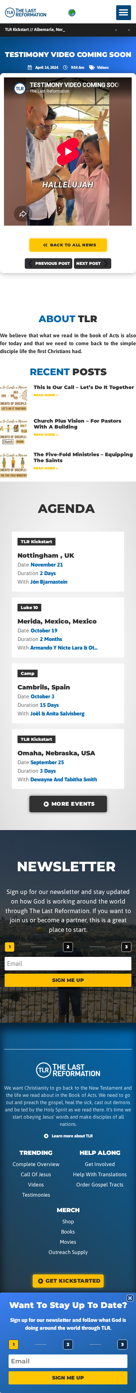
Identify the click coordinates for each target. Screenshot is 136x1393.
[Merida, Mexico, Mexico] (68, 627)
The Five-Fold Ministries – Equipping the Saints (83, 457)
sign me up (68, 980)
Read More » (46, 395)
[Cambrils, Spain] (68, 693)
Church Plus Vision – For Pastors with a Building (77, 424)
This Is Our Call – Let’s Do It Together (84, 387)
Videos (103, 67)
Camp (27, 673)
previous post (52, 263)
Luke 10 (29, 607)
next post (88, 263)
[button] (123, 12)
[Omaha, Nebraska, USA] (68, 759)
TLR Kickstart (36, 541)
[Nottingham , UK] (68, 562)
